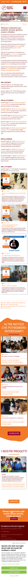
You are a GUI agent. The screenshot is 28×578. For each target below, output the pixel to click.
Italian (3, 1)
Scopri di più (14, 433)
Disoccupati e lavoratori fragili (10, 304)
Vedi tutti (14, 501)
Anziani (23, 302)
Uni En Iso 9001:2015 (6, 538)
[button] (24, 7)
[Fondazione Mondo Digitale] (8, 8)
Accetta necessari (14, 572)
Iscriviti (14, 518)
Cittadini (16, 302)
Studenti (4, 302)
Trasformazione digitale (13, 360)
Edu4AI (8, 64)
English (7, 1)
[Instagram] (21, 2)
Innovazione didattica (20, 306)
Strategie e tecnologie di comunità (10, 70)
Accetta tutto (14, 568)
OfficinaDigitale (14, 54)
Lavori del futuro (6, 308)
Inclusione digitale (7, 306)
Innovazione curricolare (18, 484)
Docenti (10, 302)
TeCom (17, 46)
